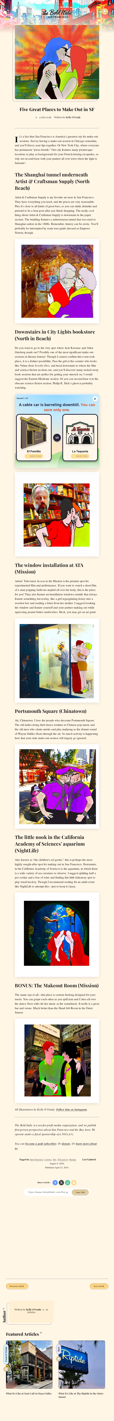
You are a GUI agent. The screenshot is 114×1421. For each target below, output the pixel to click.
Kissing (72, 1159)
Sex (54, 1159)
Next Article (99, 1286)
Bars (58, 1349)
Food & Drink (6, 1354)
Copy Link (80, 1192)
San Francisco (36, 1159)
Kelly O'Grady (33, 1309)
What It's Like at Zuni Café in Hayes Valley (29, 1393)
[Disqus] (57, 1237)
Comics (48, 1159)
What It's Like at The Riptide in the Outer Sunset (80, 1395)
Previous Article (17, 1286)
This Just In (63, 1159)
